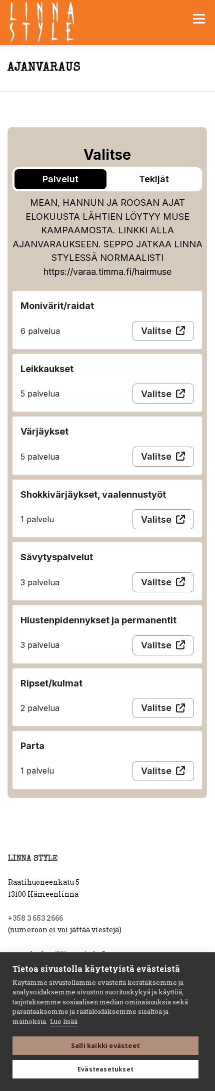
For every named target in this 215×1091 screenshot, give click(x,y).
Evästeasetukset (106, 1069)
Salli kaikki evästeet (105, 1045)
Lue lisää (64, 1021)
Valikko (199, 19)
